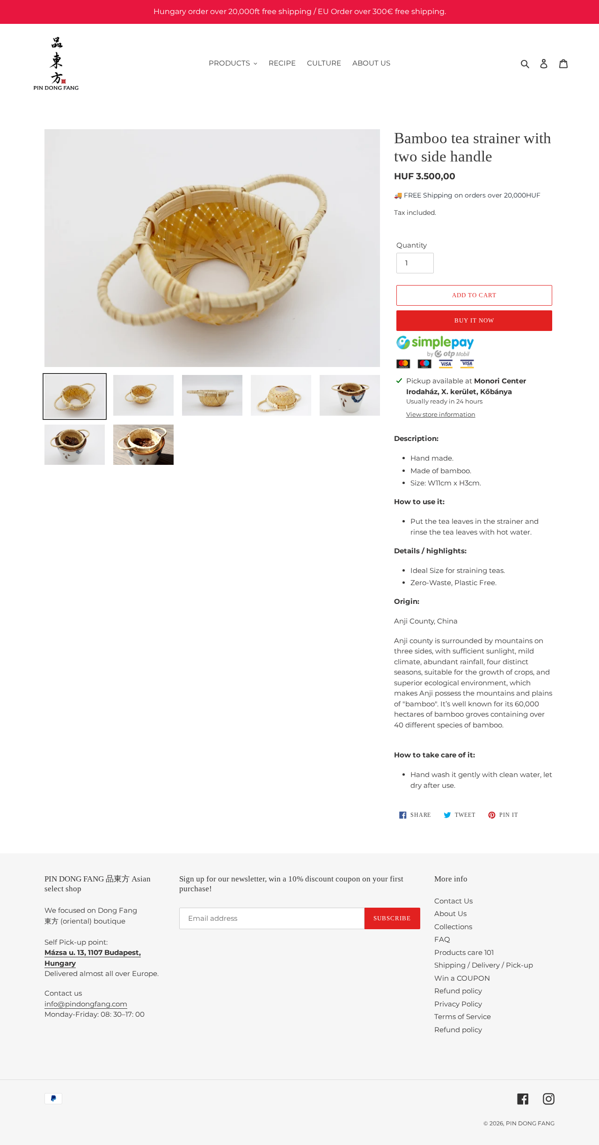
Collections (453, 926)
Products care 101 (464, 952)
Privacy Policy (458, 1003)
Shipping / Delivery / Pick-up (483, 965)
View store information (440, 414)
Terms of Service (462, 1016)
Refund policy (458, 990)
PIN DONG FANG (530, 1123)
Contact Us (453, 900)
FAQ (442, 939)
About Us (450, 913)
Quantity (411, 245)
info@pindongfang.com (85, 1003)
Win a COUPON (462, 978)
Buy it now (474, 320)
